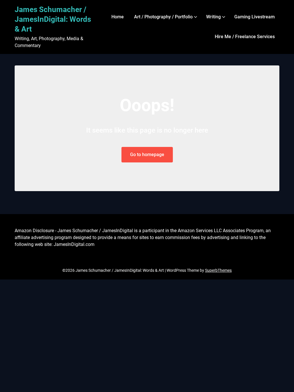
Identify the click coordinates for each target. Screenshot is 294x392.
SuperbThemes (218, 270)
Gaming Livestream (254, 17)
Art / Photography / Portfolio (163, 17)
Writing (213, 17)
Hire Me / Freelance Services (245, 36)
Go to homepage (147, 154)
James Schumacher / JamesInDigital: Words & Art (53, 19)
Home (117, 17)
